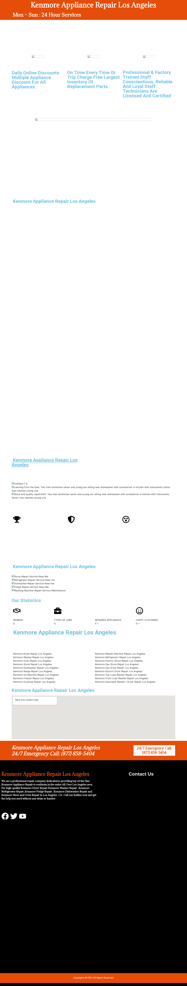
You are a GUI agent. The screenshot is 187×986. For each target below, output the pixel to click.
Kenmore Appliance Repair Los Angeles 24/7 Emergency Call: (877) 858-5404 (56, 750)
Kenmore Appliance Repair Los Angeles (45, 462)
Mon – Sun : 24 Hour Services (47, 14)
